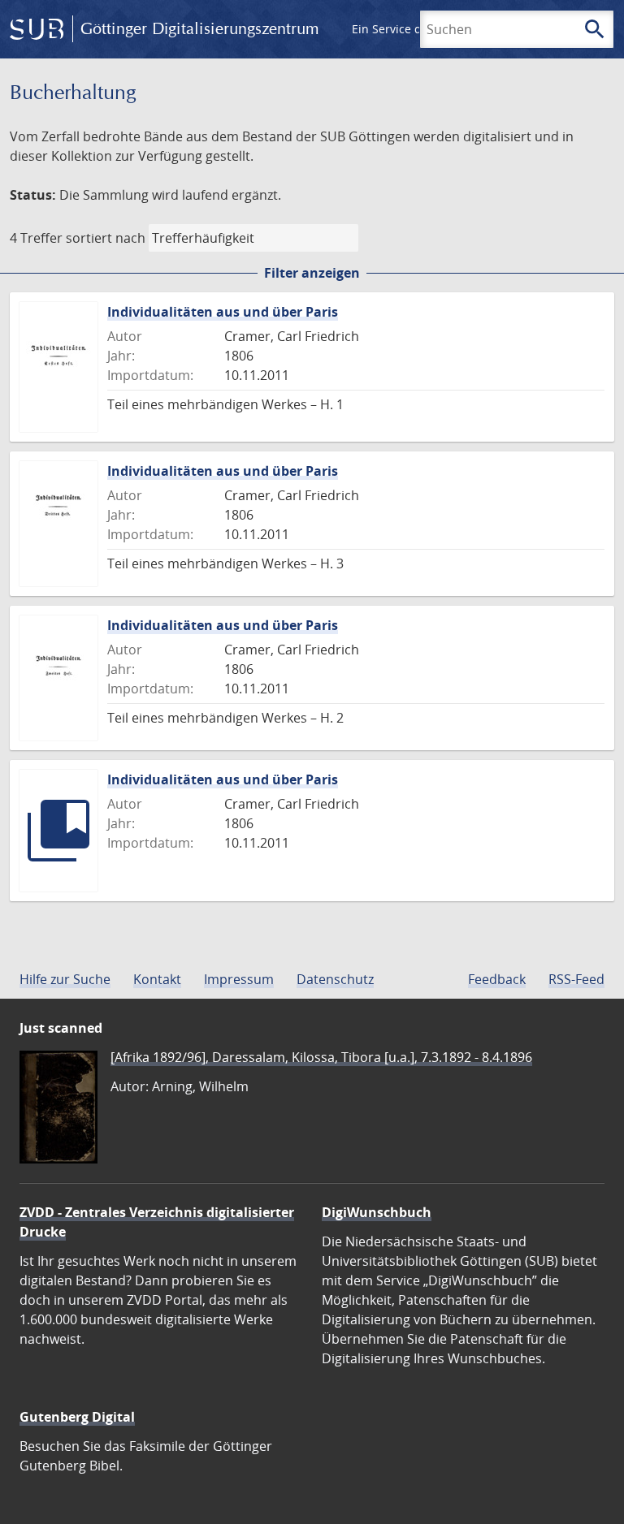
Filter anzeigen (312, 273)
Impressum (239, 979)
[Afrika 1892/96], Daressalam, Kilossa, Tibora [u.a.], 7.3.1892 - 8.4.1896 (321, 1057)
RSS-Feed (576, 979)
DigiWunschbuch (376, 1212)
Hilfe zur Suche (65, 979)
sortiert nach (105, 238)
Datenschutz (335, 979)
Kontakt (157, 979)
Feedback (497, 979)
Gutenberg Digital (77, 1417)
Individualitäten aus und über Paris (222, 312)
